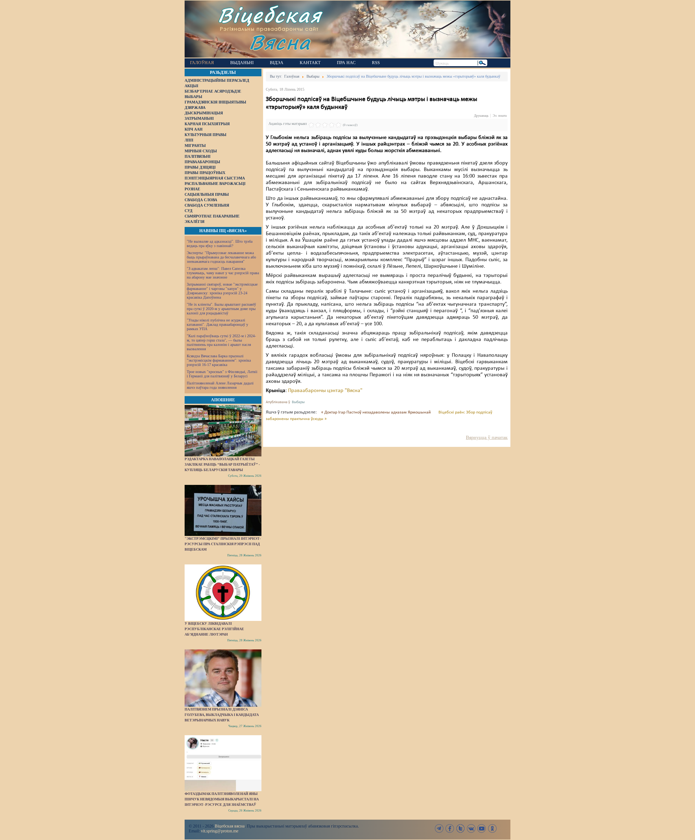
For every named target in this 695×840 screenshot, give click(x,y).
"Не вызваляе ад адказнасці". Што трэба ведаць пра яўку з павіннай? (219, 243)
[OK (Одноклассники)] (492, 828)
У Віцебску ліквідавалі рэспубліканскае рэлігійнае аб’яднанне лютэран (214, 628)
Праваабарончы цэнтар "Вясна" (325, 390)
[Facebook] (449, 828)
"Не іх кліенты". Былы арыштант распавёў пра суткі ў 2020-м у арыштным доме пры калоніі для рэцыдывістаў (221, 308)
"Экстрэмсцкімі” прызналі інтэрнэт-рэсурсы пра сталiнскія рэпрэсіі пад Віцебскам (223, 543)
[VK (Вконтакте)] (471, 828)
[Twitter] (460, 828)
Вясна (279, 42)
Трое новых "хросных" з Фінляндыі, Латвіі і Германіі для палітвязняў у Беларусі (222, 374)
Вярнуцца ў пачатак (487, 437)
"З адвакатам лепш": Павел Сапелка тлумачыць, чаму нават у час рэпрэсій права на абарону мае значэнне (223, 273)
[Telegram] (439, 828)
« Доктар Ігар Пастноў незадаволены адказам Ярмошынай (376, 412)
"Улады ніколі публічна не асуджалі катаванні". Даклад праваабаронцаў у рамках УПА (217, 324)
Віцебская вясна (230, 826)
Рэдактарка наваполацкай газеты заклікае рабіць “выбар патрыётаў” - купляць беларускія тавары (222, 464)
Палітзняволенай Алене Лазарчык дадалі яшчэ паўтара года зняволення (220, 385)
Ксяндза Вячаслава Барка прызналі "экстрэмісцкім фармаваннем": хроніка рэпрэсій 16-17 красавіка (219, 360)
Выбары (298, 402)
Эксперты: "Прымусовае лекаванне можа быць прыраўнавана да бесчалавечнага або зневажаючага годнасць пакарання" (221, 257)
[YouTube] (481, 828)
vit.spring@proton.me (219, 831)
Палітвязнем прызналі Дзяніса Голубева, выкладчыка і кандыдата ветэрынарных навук (222, 714)
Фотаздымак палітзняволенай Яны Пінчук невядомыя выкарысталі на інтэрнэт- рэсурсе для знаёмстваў (222, 799)
